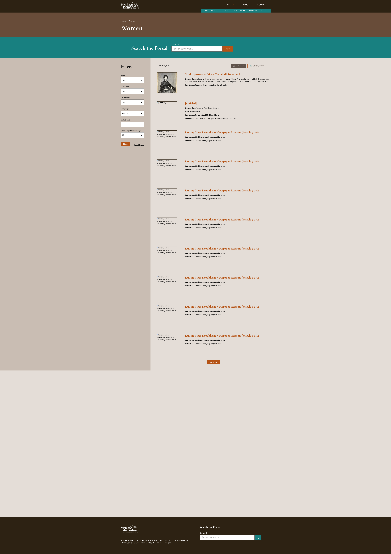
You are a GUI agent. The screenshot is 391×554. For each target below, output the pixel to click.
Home (123, 21)
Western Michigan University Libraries (211, 85)
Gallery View (258, 66)
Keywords (175, 44)
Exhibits (253, 10)
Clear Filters (138, 145)
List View (240, 66)
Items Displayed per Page (131, 131)
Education (239, 10)
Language (125, 109)
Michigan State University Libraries (210, 137)
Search (229, 5)
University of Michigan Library (207, 115)
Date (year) (125, 120)
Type (123, 75)
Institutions (212, 10)
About (246, 5)
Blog (263, 10)
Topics (226, 10)
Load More (213, 362)
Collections (125, 98)
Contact (261, 5)
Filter (125, 144)
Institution (125, 87)
